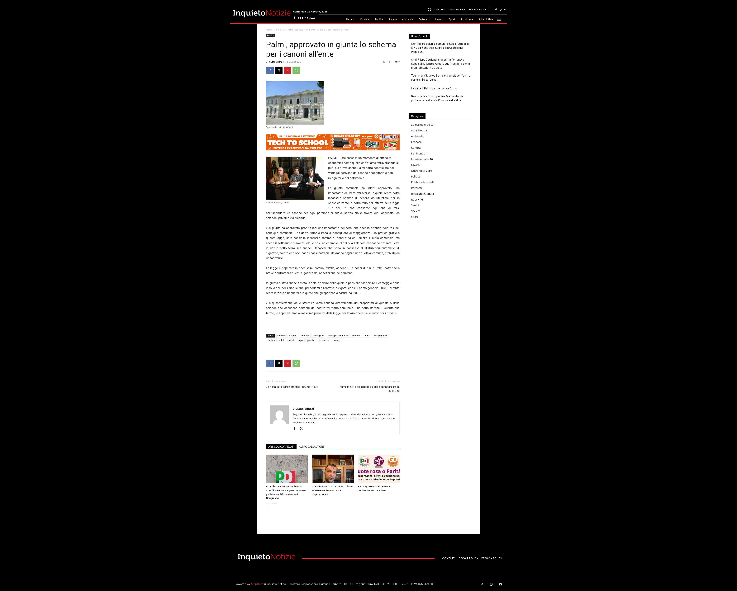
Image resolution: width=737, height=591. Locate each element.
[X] (279, 70)
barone (292, 335)
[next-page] (274, 505)
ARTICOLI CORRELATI (281, 446)
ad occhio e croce (422, 124)
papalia (310, 340)
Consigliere (318, 335)
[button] (429, 9)
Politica (280, 29)
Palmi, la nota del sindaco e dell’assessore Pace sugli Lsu (369, 389)
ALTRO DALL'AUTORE (311, 446)
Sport (414, 217)
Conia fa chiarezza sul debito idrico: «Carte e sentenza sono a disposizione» (332, 490)
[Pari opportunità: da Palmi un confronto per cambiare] (379, 469)
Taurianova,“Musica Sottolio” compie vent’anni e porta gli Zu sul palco (440, 77)
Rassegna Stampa (422, 194)
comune (305, 335)
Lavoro (415, 165)
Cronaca (416, 142)
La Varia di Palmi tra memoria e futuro (434, 88)
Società (415, 211)
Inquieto (356, 335)
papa (300, 340)
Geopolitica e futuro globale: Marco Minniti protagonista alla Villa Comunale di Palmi (437, 98)
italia (367, 335)
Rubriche (417, 199)
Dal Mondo (418, 153)
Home (269, 29)
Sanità (415, 205)
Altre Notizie (419, 130)
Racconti (416, 188)
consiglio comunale (338, 335)
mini (281, 340)
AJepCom (257, 584)
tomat (337, 340)
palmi (291, 340)
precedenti (324, 340)
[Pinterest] (287, 70)
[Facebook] (496, 9)
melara (271, 340)
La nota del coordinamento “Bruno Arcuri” (292, 387)
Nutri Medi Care (421, 171)
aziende (281, 335)
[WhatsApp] (296, 70)
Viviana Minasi (276, 61)
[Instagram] (500, 9)
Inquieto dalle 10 (422, 159)
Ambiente (417, 136)
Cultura (416, 147)
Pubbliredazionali (422, 182)
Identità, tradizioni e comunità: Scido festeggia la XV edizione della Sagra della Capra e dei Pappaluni (440, 47)
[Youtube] (505, 9)
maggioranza (380, 335)
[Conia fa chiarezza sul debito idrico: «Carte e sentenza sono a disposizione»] (333, 469)
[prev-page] (268, 505)
